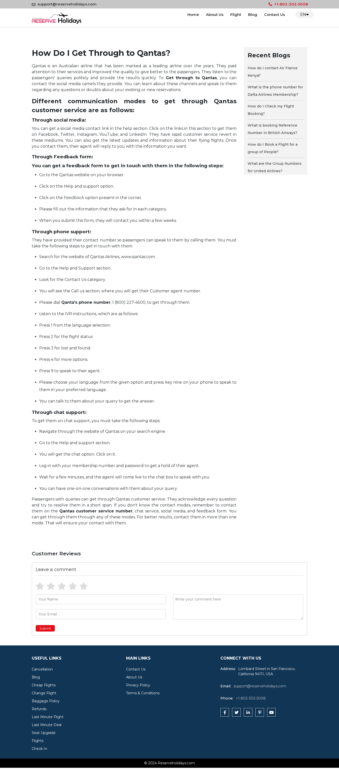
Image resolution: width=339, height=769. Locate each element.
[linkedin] (248, 712)
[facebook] (224, 712)
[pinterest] (259, 712)
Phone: (226, 698)
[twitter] (236, 712)
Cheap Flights (44, 685)
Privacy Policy (138, 685)
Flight (235, 14)
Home (193, 14)
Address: (228, 669)
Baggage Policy (46, 701)
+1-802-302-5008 (290, 4)
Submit (45, 628)
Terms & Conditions (143, 693)
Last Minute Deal (47, 725)
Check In (39, 748)
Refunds (39, 709)
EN (303, 14)
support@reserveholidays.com (67, 4)
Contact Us (274, 14)
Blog (252, 14)
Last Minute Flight (48, 717)
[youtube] (271, 712)
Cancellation (42, 669)
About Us (214, 14)
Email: (225, 686)
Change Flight (44, 693)
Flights (37, 740)
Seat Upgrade (44, 733)
